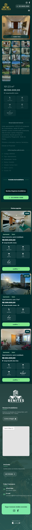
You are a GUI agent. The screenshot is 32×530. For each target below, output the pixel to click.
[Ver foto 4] (6, 50)
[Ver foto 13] (6, 71)
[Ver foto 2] (15, 44)
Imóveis (6, 464)
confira (15, 269)
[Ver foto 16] (6, 78)
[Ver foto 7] (6, 57)
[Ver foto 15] (25, 71)
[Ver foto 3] (25, 44)
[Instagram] (27, 3)
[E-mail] (4, 494)
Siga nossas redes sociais (16, 507)
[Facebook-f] (29, 3)
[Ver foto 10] (6, 64)
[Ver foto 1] (6, 44)
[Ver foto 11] (15, 64)
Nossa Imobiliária (10, 408)
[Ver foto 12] (25, 64)
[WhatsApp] (4, 489)
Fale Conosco (9, 484)
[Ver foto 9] (25, 57)
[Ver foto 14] (15, 71)
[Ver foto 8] (15, 57)
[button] (28, 10)
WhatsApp (9, 488)
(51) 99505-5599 (17, 197)
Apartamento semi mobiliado (12, 237)
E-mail (8, 493)
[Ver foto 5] (15, 50)
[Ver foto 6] (25, 50)
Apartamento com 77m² (11, 299)
